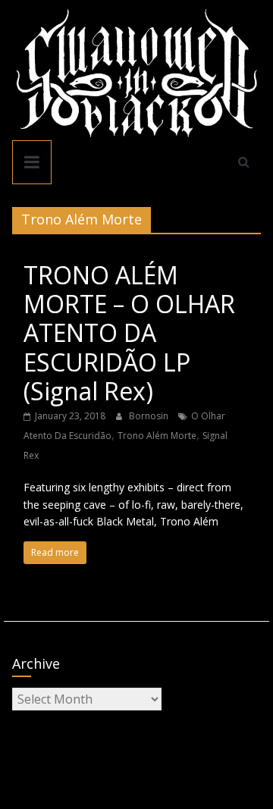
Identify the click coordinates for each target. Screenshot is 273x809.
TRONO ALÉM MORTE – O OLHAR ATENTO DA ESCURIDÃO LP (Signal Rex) (129, 333)
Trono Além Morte (157, 435)
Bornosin (150, 415)
